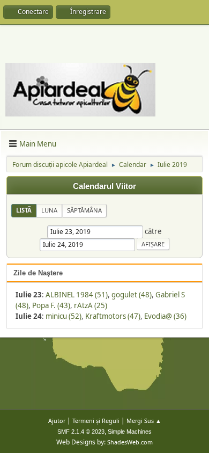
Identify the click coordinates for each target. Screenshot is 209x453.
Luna (49, 210)
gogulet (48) (131, 294)
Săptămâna (84, 210)
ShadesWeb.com (130, 442)
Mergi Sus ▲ (143, 421)
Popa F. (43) (51, 305)
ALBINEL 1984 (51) (77, 294)
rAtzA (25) (90, 305)
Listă (24, 210)
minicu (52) (63, 316)
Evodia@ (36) (165, 316)
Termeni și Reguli (96, 421)
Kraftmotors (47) (112, 316)
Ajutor (56, 421)
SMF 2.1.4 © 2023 (80, 431)
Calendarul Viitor (104, 186)
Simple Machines (130, 431)
